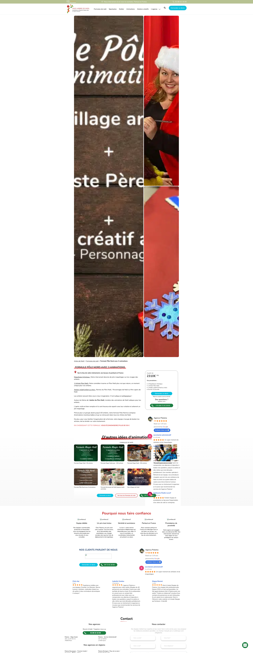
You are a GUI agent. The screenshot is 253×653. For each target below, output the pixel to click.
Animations (130, 9)
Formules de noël (100, 9)
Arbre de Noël (79, 361)
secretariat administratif (162, 435)
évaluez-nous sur (161, 430)
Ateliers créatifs (143, 9)
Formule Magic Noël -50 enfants (83, 463)
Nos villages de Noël (133, 487)
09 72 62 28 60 (109, 565)
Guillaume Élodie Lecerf (162, 493)
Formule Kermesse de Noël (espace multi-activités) (113, 488)
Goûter (121, 9)
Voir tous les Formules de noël (126, 495)
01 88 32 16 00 (181, 2)
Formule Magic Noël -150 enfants (137, 463)
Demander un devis (178, 8)
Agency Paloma (151, 550)
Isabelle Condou (159, 446)
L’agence (154, 9)
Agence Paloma (160, 418)
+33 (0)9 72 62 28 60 (162, 405)
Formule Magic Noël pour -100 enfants (112, 463)
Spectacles (113, 9)
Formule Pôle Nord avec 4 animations (84, 487)
